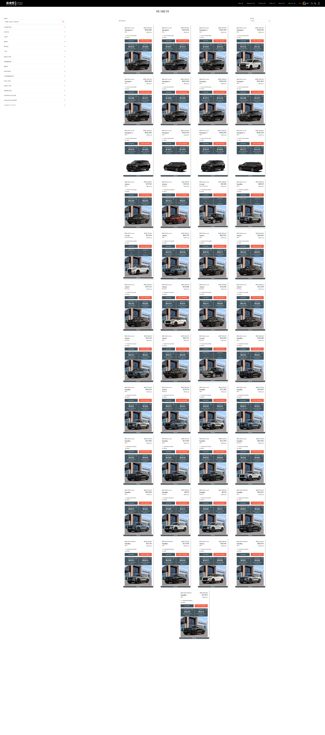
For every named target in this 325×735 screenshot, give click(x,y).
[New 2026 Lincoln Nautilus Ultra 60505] (175, 472)
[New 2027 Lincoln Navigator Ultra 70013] (250, 113)
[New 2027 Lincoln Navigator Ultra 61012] (175, 62)
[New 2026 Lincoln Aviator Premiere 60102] (175, 216)
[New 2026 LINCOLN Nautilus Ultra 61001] (175, 575)
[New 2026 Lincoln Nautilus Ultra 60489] (250, 370)
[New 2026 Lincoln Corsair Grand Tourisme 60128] (212, 215)
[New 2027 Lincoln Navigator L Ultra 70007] (212, 62)
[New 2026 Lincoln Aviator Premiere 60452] (138, 370)
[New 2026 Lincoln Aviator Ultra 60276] (212, 267)
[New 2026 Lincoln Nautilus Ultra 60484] (212, 421)
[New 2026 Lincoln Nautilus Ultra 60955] (138, 524)
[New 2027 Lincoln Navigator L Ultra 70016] (212, 164)
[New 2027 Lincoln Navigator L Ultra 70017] (250, 164)
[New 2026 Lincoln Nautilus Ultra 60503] (138, 472)
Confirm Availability (145, 41)
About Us (290, 3)
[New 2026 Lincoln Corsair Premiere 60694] (212, 369)
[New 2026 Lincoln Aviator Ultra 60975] (212, 575)
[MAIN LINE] (315, 3)
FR (300, 3)
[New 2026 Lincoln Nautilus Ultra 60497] (250, 421)
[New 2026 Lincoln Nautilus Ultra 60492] (138, 421)
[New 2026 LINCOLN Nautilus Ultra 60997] (250, 524)
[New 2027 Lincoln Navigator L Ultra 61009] (138, 62)
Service (281, 3)
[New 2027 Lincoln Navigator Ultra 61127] (250, 62)
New (240, 3)
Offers (271, 3)
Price (6, 66)
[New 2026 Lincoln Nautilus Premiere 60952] (250, 472)
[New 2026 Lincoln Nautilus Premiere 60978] (212, 524)
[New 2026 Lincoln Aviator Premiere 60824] (175, 421)
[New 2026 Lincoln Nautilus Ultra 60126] (250, 215)
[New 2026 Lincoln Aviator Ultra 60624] (175, 370)
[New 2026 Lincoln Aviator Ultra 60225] (175, 267)
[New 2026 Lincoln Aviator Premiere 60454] (250, 318)
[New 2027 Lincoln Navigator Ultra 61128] (138, 113)
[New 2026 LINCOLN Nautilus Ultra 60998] (138, 575)
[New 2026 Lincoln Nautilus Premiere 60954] (175, 524)
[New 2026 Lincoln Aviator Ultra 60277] (250, 267)
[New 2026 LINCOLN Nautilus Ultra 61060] (194, 627)
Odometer (7, 62)
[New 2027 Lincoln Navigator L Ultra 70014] (138, 164)
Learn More (131, 41)
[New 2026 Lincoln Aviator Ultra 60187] (138, 216)
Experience (250, 3)
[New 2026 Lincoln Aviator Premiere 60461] (212, 318)
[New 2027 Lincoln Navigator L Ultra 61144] (175, 113)
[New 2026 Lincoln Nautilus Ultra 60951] (212, 472)
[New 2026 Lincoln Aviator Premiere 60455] (175, 318)
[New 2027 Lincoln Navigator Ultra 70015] (175, 164)
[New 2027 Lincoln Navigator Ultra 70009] (212, 113)
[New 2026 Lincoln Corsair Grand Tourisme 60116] (138, 266)
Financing (261, 3)
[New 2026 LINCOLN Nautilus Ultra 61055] (250, 575)
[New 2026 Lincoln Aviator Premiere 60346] (138, 318)
